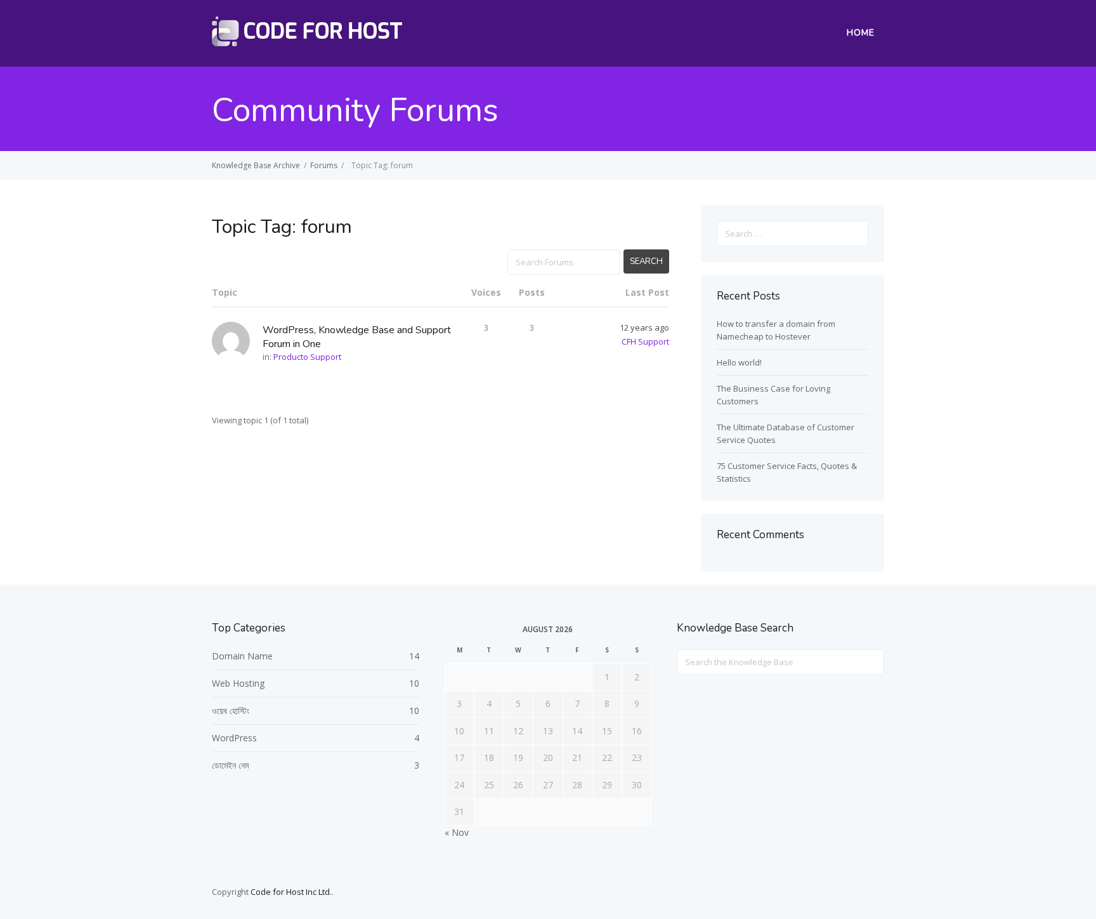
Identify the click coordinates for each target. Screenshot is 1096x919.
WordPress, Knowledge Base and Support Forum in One (357, 337)
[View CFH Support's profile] (237, 340)
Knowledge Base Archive (256, 165)
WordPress (234, 738)
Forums (323, 165)
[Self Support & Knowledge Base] (307, 42)
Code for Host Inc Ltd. (291, 891)
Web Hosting (238, 683)
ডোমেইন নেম (230, 765)
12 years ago (644, 327)
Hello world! (739, 362)
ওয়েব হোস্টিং (230, 710)
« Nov (457, 832)
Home (861, 33)
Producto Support (307, 356)
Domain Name (242, 656)
